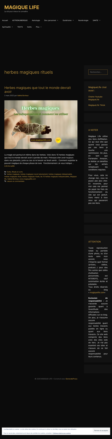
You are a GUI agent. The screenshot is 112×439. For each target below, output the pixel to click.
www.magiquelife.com (27, 179)
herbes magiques (13, 174)
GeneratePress (71, 379)
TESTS (20, 27)
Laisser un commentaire (15, 181)
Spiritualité (6, 27)
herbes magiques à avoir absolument (34, 174)
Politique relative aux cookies (62, 433)
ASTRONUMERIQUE (20, 20)
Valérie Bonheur (13, 179)
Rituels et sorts (17, 172)
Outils (29, 27)
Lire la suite (9, 166)
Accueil (5, 20)
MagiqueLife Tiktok (96, 105)
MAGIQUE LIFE (21, 7)
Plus (37, 27)
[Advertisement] (56, 46)
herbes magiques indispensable (60, 174)
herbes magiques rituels (31, 176)
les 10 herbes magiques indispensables (54, 176)
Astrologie (36, 20)
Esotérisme (67, 20)
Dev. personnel (50, 20)
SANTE (95, 20)
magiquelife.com (97, 292)
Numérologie (83, 20)
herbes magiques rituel (12, 176)
